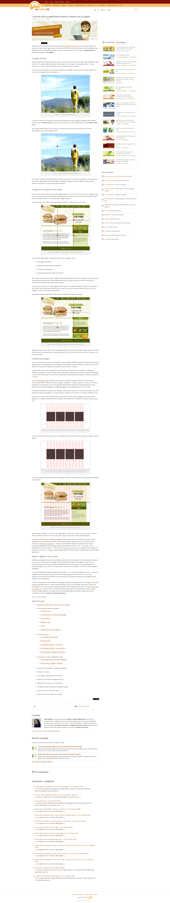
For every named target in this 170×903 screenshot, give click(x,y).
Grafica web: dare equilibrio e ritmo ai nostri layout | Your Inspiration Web (57, 809)
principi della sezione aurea (71, 46)
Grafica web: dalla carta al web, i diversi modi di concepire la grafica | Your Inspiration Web (62, 815)
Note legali (80, 894)
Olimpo (106, 219)
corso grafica (81, 706)
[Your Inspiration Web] (91, 897)
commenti (95, 39)
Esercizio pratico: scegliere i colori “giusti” (52, 652)
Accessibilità (56, 5)
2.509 (98, 10)
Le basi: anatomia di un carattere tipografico (53, 659)
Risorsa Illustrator (109, 194)
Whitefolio (107, 235)
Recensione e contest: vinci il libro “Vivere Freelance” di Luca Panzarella (125, 121)
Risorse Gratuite (80, 5)
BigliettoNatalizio (109, 204)
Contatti (67, 2)
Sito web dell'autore (37, 731)
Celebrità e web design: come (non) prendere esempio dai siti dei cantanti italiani (126, 104)
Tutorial (70, 5)
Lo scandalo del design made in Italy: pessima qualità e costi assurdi (125, 48)
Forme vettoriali (108, 180)
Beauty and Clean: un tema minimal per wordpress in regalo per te (126, 62)
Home (46, 2)
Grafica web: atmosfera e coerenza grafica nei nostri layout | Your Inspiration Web (60, 821)
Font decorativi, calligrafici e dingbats (51, 663)
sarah (34, 19)
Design (47, 19)
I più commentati (109, 42)
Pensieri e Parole (112, 5)
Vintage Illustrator (109, 188)
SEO (96, 5)
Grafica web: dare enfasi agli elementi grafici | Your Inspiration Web (55, 839)
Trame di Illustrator (109, 184)
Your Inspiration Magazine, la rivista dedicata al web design (125, 160)
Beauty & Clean (108, 223)
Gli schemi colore (45, 641)
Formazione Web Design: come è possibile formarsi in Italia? (124, 152)
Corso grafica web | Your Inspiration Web (47, 801)
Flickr (105, 210)
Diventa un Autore (59, 2)
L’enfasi (42, 626)
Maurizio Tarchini (121, 73)
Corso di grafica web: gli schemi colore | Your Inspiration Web (54, 827)
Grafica (64, 5)
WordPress (102, 5)
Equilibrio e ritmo (45, 622)
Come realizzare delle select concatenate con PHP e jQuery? (124, 95)
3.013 (105, 10)
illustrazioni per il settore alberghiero (114, 176)
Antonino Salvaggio (122, 57)
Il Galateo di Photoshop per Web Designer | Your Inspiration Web (55, 876)
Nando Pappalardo (122, 65)
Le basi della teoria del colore (49, 637)
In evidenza (122, 42)
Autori (51, 2)
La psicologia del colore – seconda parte (52, 648)
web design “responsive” (46, 543)
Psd (105, 227)
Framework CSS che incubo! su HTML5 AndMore (49, 868)
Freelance (90, 5)
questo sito (67, 548)
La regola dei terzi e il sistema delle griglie (53, 614)
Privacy (74, 894)
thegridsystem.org (42, 380)
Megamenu (107, 215)
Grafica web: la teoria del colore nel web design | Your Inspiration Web (56, 833)
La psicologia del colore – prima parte (51, 644)
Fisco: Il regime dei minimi (122, 55)
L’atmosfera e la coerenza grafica (50, 629)
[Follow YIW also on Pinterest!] (109, 10)
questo (51, 550)
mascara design (63, 723)
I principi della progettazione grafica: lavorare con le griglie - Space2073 (56, 795)
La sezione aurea (45, 611)
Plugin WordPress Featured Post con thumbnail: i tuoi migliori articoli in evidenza (125, 79)
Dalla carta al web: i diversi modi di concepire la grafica (53, 604)
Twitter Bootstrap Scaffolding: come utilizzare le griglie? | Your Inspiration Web (59, 787)
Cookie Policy (88, 894)
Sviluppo (47, 5)
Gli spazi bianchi (45, 618)
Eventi (121, 5)
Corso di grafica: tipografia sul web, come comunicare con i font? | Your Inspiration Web (62, 853)
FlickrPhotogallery (109, 199)
